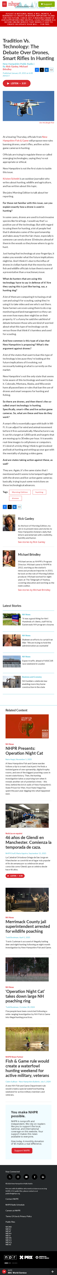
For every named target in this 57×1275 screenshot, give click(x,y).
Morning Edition (20, 492)
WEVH (8, 1233)
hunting (39, 492)
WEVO (9, 1240)
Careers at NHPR (13, 1210)
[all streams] (53, 1271)
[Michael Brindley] (9, 558)
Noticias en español (14, 833)
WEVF (8, 1231)
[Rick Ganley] (9, 523)
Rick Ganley (12, 66)
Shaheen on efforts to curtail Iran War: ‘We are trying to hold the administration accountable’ (37, 642)
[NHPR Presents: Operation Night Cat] (27, 726)
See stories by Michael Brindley (34, 589)
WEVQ (9, 1242)
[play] (4, 1271)
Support (47, 4)
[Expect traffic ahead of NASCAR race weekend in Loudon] (12, 661)
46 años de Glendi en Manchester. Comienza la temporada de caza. (28, 842)
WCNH (9, 1227)
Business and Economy (32, 676)
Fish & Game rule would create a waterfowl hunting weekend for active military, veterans (27, 1068)
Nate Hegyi (10, 759)
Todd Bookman (12, 937)
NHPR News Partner (14, 1056)
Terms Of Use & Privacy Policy (19, 1216)
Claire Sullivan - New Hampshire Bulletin (23, 1081)
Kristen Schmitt (11, 178)
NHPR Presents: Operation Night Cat (24, 750)
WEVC (8, 1229)
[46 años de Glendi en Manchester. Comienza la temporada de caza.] (27, 816)
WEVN (8, 1238)
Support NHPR (22, 1150)
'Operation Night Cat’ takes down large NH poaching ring (25, 996)
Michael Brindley (29, 554)
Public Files (10, 1222)
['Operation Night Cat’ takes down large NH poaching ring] (27, 969)
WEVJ (8, 1236)
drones (15, 498)
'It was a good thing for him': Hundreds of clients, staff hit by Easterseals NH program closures (38, 621)
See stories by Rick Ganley (31, 542)
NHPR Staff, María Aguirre (17, 853)
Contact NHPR (12, 1199)
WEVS (8, 1244)
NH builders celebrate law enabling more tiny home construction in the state (34, 684)
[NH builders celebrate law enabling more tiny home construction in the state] (12, 682)
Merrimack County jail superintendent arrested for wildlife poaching (28, 926)
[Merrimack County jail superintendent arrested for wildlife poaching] (27, 900)
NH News (26, 614)
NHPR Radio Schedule (15, 1205)
